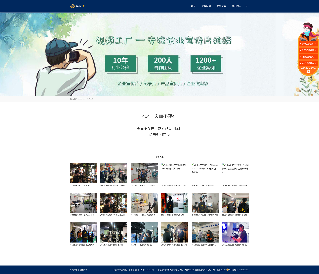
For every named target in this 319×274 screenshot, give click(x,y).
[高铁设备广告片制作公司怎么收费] (205, 203)
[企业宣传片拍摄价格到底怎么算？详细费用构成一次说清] (144, 203)
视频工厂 (81, 6)
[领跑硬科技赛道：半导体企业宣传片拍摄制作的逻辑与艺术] (83, 203)
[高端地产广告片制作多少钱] (144, 232)
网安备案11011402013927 (239, 270)
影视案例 (206, 6)
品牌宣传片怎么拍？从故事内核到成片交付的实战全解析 (122, 215)
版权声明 (83, 270)
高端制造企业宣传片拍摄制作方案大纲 (206, 245)
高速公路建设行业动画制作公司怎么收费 (238, 215)
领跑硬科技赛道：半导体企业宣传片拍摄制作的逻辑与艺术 (92, 215)
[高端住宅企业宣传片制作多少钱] (235, 232)
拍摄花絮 (221, 6)
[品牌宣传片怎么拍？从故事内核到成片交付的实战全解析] (113, 203)
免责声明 (73, 270)
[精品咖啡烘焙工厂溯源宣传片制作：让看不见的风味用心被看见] (83, 173)
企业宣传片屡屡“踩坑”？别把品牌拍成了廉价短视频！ (151, 186)
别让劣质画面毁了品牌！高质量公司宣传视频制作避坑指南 (123, 186)
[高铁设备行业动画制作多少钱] (174, 203)
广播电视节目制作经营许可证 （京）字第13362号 (175, 270)
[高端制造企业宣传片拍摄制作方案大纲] (205, 232)
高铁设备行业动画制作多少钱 (172, 215)
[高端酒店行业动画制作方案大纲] (83, 232)
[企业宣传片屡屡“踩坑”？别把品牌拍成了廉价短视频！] (144, 173)
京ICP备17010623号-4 (147, 270)
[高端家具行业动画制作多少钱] (113, 232)
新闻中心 (236, 6)
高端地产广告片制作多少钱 (141, 245)
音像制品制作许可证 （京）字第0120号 (210, 270)
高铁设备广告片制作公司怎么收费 (205, 215)
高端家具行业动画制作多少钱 (111, 245)
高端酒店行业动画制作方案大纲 (82, 245)
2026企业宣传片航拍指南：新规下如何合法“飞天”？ (181, 186)
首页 (193, 6)
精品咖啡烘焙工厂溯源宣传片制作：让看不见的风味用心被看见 (94, 186)
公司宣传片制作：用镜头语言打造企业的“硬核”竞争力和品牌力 (216, 186)
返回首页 (163, 135)
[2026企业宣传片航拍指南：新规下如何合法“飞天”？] (174, 173)
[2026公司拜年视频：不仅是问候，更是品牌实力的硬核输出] (235, 173)
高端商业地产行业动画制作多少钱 (174, 245)
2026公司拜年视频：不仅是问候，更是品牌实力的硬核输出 (245, 186)
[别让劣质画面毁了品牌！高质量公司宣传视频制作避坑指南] (113, 173)
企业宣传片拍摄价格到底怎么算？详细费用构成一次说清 (152, 215)
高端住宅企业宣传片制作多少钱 (234, 245)
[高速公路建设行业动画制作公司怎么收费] (235, 203)
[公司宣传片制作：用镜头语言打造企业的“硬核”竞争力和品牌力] (205, 173)
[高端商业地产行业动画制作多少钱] (174, 232)
